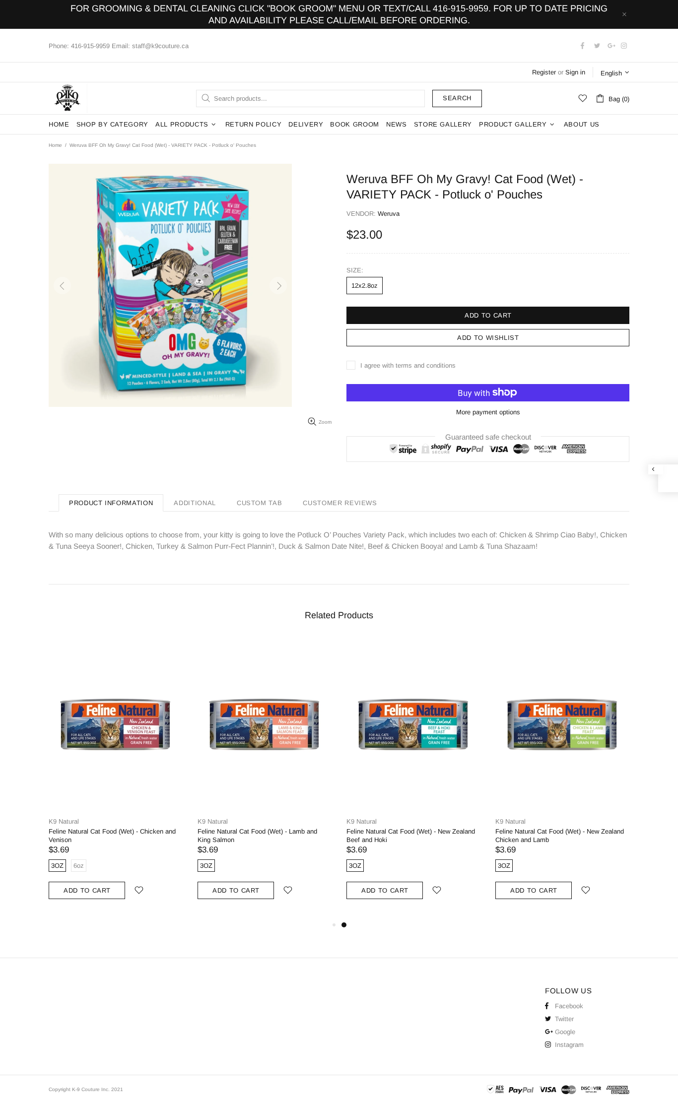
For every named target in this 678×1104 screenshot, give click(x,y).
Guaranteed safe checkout (488, 436)
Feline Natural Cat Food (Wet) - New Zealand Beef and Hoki (410, 836)
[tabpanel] (413, 779)
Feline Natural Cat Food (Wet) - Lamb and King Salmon (257, 836)
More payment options (488, 412)
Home (55, 145)
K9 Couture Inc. (68, 98)
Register (544, 72)
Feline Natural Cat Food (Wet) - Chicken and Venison (112, 836)
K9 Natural (64, 821)
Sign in (575, 72)
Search (457, 98)
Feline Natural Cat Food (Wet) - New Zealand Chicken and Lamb (559, 836)
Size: (354, 270)
